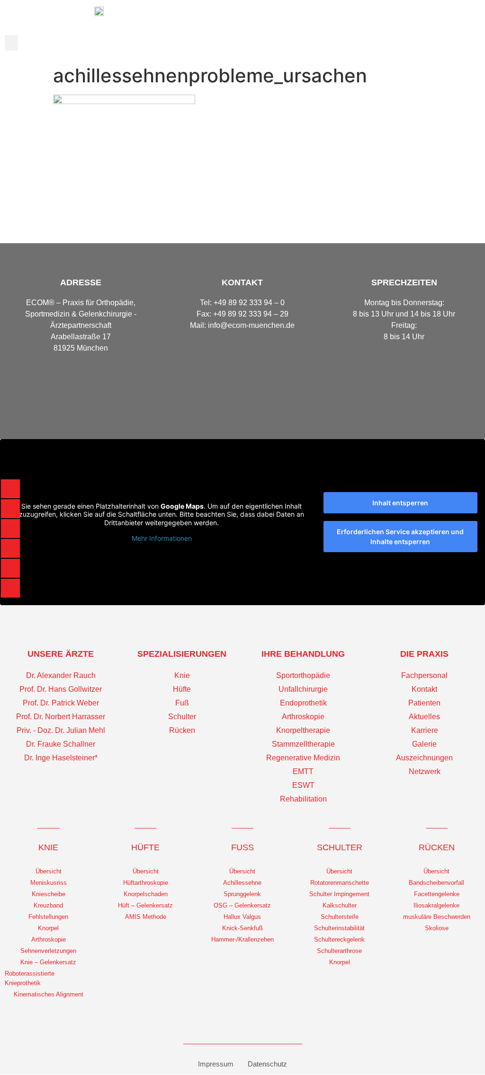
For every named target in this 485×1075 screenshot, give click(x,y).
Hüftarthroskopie (145, 882)
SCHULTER (339, 847)
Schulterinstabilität (339, 928)
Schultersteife (340, 916)
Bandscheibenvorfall (436, 882)
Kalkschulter (340, 905)
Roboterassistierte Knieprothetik (29, 978)
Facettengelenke (436, 894)
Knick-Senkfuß (242, 928)
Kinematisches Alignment (48, 994)
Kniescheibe (48, 894)
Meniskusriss (48, 882)
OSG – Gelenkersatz (242, 905)
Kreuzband (48, 905)
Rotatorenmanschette (339, 882)
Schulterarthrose (339, 950)
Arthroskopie (48, 939)
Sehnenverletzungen (48, 950)
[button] (11, 43)
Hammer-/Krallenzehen (242, 939)
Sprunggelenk (242, 894)
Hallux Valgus (242, 916)
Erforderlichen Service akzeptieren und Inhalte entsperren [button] (400, 537)
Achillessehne (242, 882)
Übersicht (49, 871)
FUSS (242, 847)
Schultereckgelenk (339, 939)
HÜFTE (145, 847)
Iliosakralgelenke (436, 905)
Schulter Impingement (339, 894)
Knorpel (48, 928)
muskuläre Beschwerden (436, 916)
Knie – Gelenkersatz (48, 962)
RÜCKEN (437, 847)
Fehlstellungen (48, 916)
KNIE (48, 847)
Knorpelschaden (146, 894)
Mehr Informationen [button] (162, 538)
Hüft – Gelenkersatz (145, 905)
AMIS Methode (145, 916)
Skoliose (437, 928)
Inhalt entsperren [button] (400, 503)
